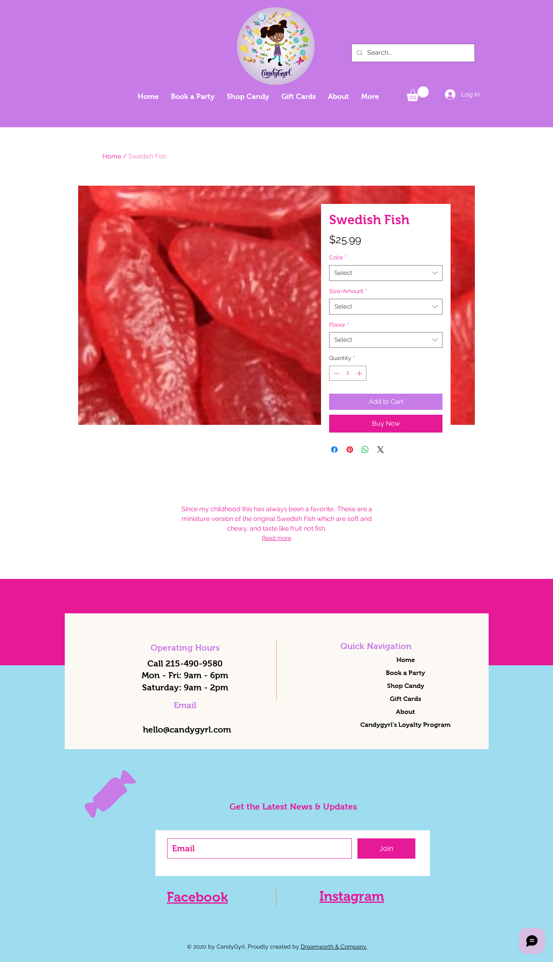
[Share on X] (380, 449)
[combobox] (385, 273)
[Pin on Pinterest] (350, 449)
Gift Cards (405, 698)
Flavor (339, 324)
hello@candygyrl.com (187, 729)
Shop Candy (405, 685)
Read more (276, 538)
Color (338, 257)
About (405, 711)
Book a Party (405, 672)
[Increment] (360, 373)
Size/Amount (348, 291)
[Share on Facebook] (334, 449)
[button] (417, 93)
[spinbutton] (347, 373)
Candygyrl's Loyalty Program (405, 724)
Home (111, 156)
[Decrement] (335, 373)
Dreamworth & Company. (334, 946)
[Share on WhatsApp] (365, 449)
